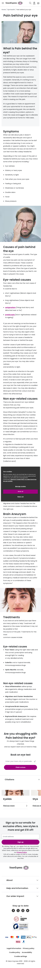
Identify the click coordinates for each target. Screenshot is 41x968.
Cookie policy (14, 952)
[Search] (30, 3)
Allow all (20, 491)
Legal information (14, 948)
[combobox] (20, 761)
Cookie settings (20, 956)
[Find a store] (34, 3)
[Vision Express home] (20, 868)
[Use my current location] (35, 761)
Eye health (11, 10)
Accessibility (27, 952)
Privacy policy (28, 948)
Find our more (9, 806)
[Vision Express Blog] (27, 910)
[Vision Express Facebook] (13, 910)
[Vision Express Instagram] (22, 910)
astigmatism (10, 307)
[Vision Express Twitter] (18, 910)
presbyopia (10, 315)
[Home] (14, 3)
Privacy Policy (22, 852)
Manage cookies (20, 486)
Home (4, 10)
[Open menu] (3, 3)
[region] (20, 484)
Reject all (21, 497)
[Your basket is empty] (38, 3)
